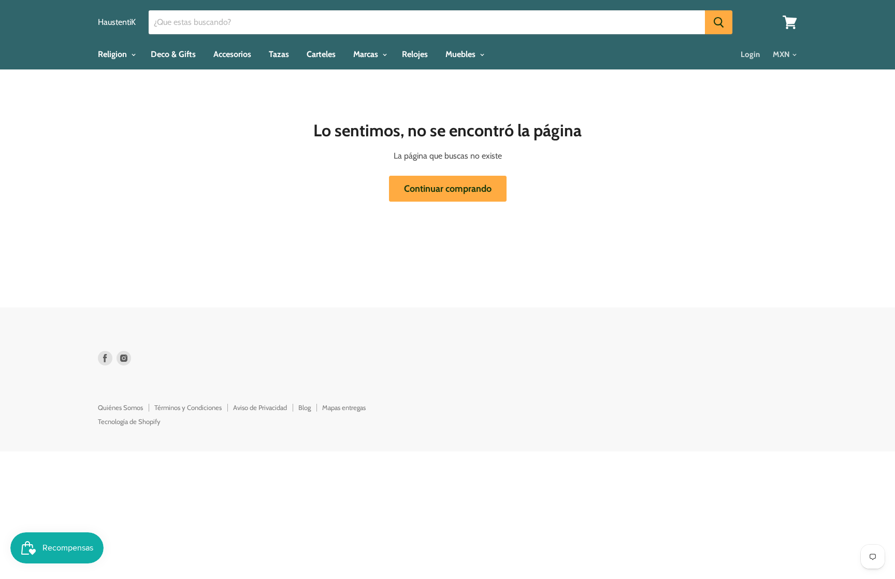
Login (750, 54)
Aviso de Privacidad (260, 407)
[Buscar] (718, 22)
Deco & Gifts (173, 54)
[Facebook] (105, 358)
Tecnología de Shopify (129, 421)
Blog (304, 407)
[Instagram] (123, 358)
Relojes (415, 54)
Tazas (279, 54)
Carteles (321, 54)
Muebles (461, 54)
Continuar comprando (448, 188)
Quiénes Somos (120, 407)
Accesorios (232, 54)
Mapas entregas (344, 407)
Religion (113, 54)
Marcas (366, 54)
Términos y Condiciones (188, 407)
